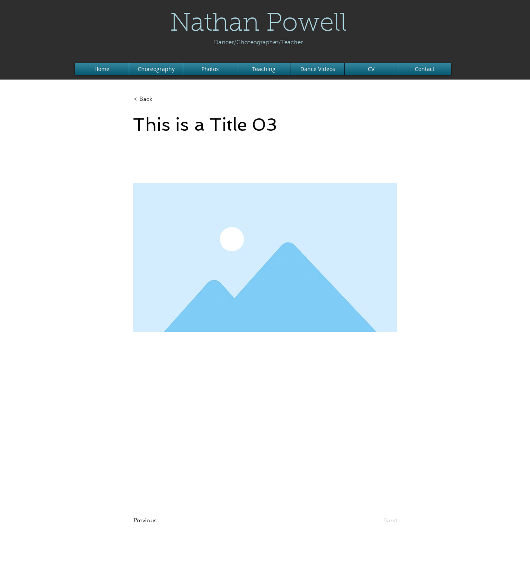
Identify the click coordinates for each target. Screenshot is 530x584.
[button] (159, 99)
